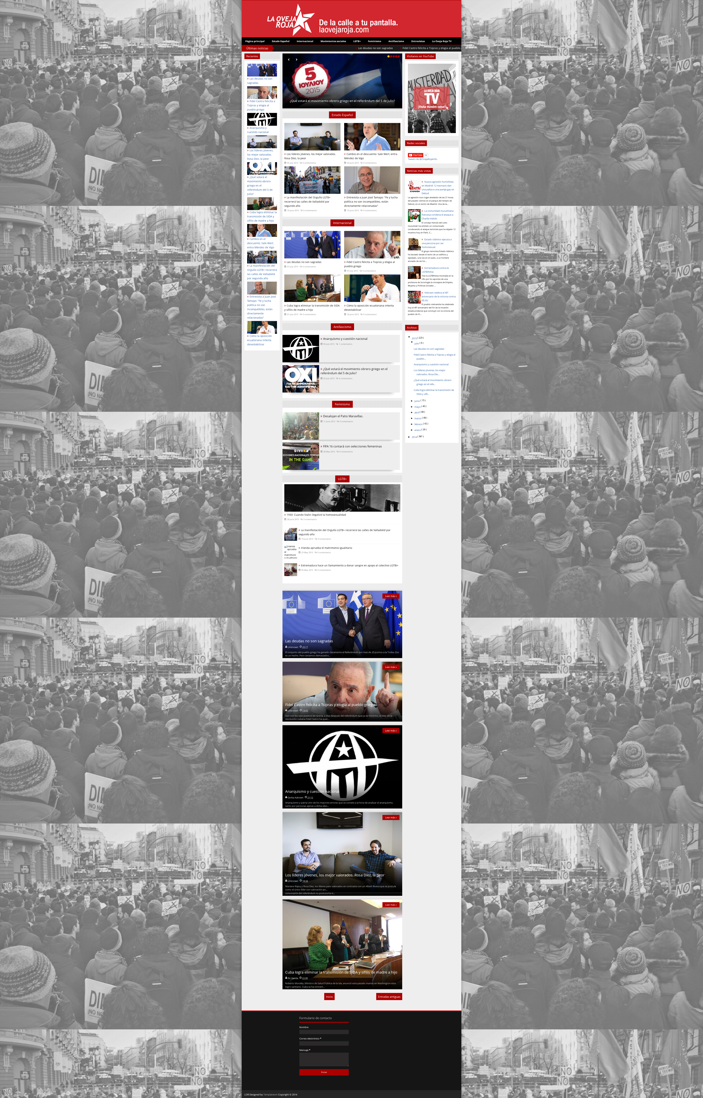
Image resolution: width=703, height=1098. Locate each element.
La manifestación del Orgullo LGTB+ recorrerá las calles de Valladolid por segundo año (262, 272)
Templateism (270, 1094)
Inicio (329, 996)
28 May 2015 (329, 451)
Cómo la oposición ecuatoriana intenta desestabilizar (369, 307)
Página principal (255, 41)
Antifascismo (396, 41)
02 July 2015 (328, 378)
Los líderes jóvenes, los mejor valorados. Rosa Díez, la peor (327, 48)
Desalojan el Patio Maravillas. (343, 416)
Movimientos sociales (333, 41)
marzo (418, 418)
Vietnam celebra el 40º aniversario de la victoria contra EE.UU (439, 296)
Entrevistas (418, 41)
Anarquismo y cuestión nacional (345, 339)
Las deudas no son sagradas (342, 101)
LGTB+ (357, 41)
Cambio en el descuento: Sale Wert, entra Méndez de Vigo (370, 156)
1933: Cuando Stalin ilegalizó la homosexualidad (316, 514)
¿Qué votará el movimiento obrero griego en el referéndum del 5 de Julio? (418, 48)
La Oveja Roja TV (441, 41)
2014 (414, 437)
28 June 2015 (293, 519)
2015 (414, 338)
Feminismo (374, 41)
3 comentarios (310, 519)
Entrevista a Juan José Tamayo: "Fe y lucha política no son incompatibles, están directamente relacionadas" (261, 307)
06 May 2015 (307, 570)
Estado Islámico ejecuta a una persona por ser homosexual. (437, 243)
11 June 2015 (329, 421)
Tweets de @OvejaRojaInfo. (423, 159)
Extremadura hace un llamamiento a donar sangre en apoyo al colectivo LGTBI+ (349, 565)
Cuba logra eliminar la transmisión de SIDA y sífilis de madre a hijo (312, 307)
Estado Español (280, 41)
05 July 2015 (292, 163)
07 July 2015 (292, 266)
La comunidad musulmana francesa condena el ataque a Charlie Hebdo (437, 214)
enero (417, 430)
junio (417, 401)
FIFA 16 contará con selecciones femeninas (352, 446)
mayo (417, 406)
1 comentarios (345, 344)
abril (417, 412)
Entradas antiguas (389, 996)
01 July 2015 (292, 314)
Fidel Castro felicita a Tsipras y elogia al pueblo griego (369, 264)
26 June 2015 (353, 163)
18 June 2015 (353, 314)
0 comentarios (309, 163)
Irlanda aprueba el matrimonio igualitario (326, 548)
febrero (418, 424)
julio (417, 343)
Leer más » (391, 596)
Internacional (305, 41)
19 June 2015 (293, 210)
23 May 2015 (307, 552)
